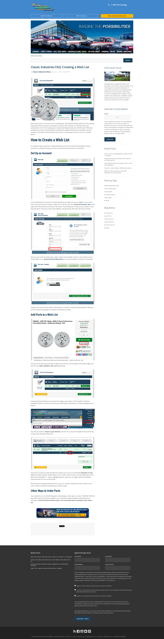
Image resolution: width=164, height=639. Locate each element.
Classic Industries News (42, 72)
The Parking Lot (109, 194)
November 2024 (109, 225)
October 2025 (108, 219)
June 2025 (107, 216)
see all (107, 200)
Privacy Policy (121, 133)
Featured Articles (110, 188)
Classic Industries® (46, 636)
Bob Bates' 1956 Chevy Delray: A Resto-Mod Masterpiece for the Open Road (115, 172)
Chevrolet (108, 191)
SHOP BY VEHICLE (46, 16)
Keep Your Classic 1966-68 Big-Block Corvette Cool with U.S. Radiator (118, 154)
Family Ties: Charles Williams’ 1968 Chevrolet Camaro (118, 168)
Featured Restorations (111, 185)
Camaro (107, 197)
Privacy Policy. (93, 606)
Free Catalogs (81, 16)
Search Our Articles (36, 56)
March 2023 (108, 213)
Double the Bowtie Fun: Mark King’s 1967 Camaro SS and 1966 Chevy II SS (117, 159)
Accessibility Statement (119, 636)
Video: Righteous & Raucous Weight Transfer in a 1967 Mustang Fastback (118, 164)
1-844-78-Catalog (119, 4)
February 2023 (109, 222)
